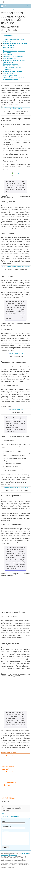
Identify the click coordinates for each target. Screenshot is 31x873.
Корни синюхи (7, 54)
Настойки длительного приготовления (15, 43)
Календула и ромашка (10, 75)
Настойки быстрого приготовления (14, 60)
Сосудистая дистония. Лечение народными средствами (8, 768)
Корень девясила (8, 45)
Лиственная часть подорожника (13, 56)
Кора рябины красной (10, 58)
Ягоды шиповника (8, 47)
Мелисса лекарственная (10, 64)
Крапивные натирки (9, 73)
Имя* (3, 821)
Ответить (3, 813)
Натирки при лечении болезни (12, 71)
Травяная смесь (8, 62)
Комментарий (6, 831)
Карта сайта (25, 853)
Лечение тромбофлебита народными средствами (9, 783)
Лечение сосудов (10, 9)
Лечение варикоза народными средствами (8, 798)
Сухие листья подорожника (11, 66)
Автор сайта (4, 855)
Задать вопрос (13, 855)
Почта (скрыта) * (7, 826)
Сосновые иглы (8, 49)
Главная (4, 9)
